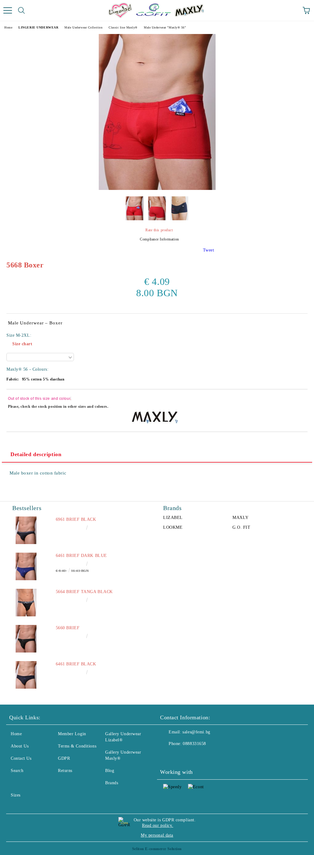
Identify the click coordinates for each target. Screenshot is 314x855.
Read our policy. (157, 825)
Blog (109, 770)
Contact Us (21, 758)
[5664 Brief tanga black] (26, 602)
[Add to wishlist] (298, 399)
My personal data (157, 835)
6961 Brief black (76, 519)
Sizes (16, 795)
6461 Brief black (76, 664)
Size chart (22, 344)
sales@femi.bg (196, 732)
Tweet (208, 250)
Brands (111, 783)
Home (8, 27)
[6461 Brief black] (26, 675)
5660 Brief (68, 628)
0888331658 (194, 743)
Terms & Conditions (77, 746)
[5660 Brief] (26, 639)
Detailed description (35, 454)
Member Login (72, 734)
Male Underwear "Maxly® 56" (165, 27)
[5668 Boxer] (157, 188)
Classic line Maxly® (123, 27)
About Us (20, 746)
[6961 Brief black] (26, 530)
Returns (65, 770)
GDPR (64, 758)
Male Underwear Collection (83, 27)
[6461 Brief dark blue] (26, 566)
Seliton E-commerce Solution (157, 849)
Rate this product (159, 230)
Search (17, 770)
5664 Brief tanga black (84, 591)
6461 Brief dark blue (81, 555)
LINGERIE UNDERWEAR (38, 27)
